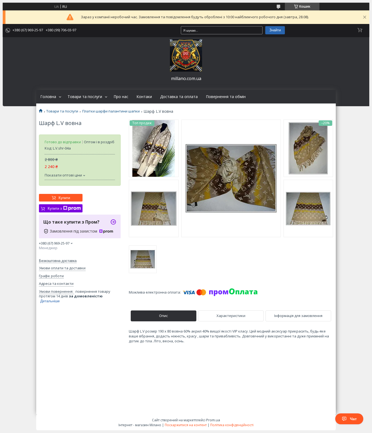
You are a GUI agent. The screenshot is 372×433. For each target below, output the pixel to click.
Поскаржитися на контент (186, 425)
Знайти (275, 30)
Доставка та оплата (179, 96)
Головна (48, 96)
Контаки (144, 96)
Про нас (121, 96)
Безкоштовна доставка (58, 261)
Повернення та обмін (226, 96)
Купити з (55, 208)
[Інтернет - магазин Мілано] (186, 55)
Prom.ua (213, 419)
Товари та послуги (85, 96)
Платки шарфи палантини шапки (111, 111)
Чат (353, 419)
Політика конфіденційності (232, 425)
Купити (64, 198)
